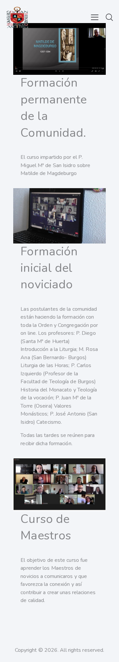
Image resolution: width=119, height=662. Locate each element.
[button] (95, 17)
